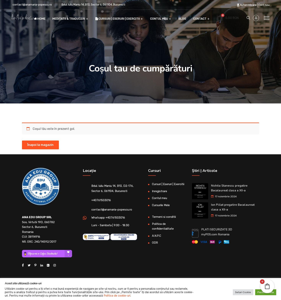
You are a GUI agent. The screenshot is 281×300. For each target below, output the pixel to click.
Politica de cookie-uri (117, 295)
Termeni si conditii (164, 217)
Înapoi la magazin (40, 145)
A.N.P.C (156, 235)
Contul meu (159, 18)
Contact (199, 18)
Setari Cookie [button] (243, 292)
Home (41, 18)
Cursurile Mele (161, 205)
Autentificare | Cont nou (254, 5)
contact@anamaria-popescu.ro (32, 4)
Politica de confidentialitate (163, 226)
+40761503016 (101, 200)
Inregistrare (159, 191)
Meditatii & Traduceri (68, 18)
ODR (155, 242)
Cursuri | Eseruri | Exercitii (119, 18)
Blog (182, 18)
